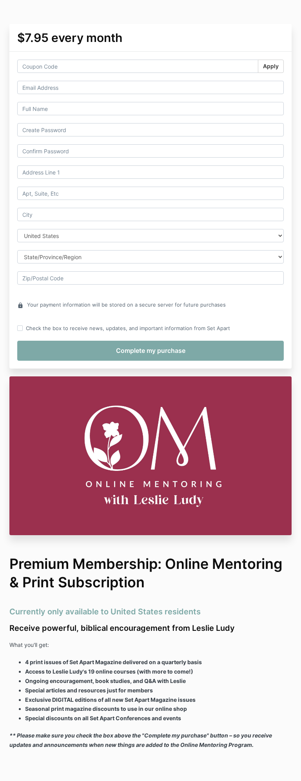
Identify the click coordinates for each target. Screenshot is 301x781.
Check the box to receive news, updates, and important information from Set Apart (128, 328)
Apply (271, 66)
